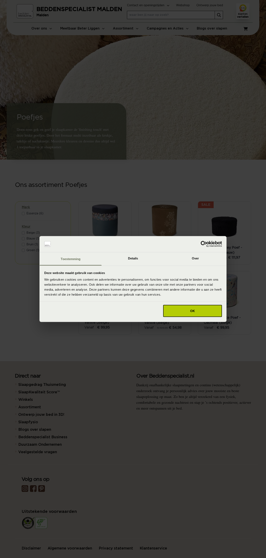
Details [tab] (133, 258)
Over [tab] (195, 258)
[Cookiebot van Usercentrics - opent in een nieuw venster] (204, 244)
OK (192, 311)
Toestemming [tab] (70, 258)
